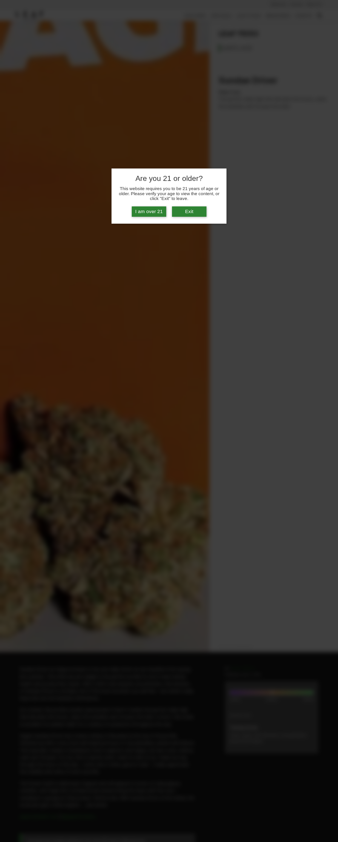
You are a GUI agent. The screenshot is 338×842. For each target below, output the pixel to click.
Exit (189, 211)
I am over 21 (149, 211)
